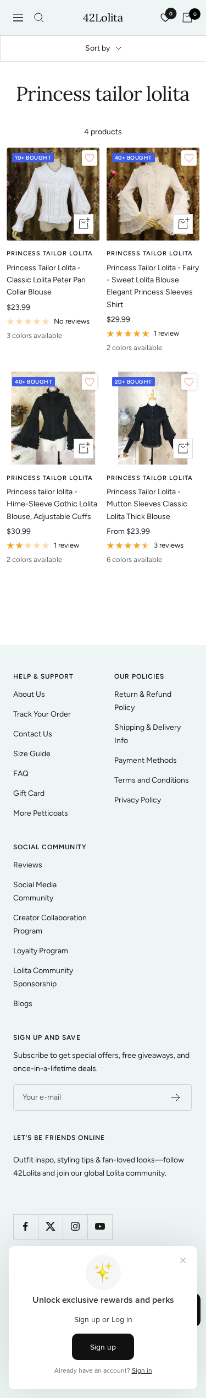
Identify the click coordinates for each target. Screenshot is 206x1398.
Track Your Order (42, 714)
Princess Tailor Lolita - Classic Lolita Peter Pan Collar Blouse (46, 280)
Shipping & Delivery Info (147, 734)
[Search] (39, 18)
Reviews (27, 865)
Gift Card (28, 793)
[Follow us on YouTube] (99, 1226)
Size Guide (32, 753)
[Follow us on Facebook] (25, 1226)
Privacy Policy (137, 800)
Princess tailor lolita (50, 253)
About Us (29, 694)
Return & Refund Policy (142, 701)
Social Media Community (35, 891)
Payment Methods (145, 760)
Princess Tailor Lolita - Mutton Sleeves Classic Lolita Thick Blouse (147, 504)
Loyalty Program (40, 950)
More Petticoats (40, 813)
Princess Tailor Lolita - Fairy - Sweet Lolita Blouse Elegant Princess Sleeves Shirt (153, 286)
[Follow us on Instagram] (75, 1226)
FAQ (21, 773)
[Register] (176, 1097)
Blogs (22, 1003)
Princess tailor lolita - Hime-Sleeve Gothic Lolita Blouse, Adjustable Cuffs (52, 504)
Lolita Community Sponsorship (43, 977)
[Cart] (187, 18)
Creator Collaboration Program (50, 924)
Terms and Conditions (151, 780)
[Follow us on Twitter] (50, 1226)
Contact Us (32, 734)
